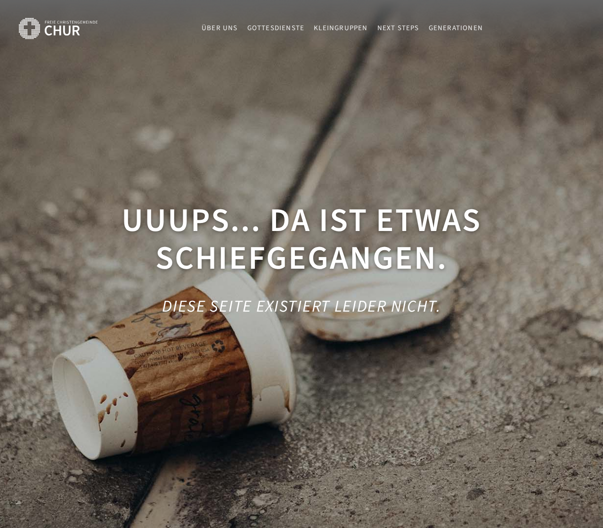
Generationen (456, 28)
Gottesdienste (276, 28)
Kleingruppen (340, 28)
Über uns (220, 28)
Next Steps (398, 28)
